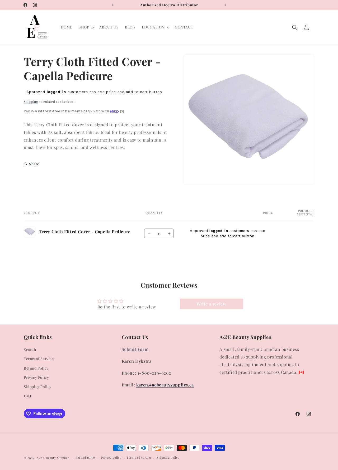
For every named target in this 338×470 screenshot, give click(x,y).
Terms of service (139, 457)
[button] (86, 27)
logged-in (56, 92)
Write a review (211, 304)
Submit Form (135, 349)
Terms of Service (39, 358)
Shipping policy (168, 457)
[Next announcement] (225, 5)
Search (30, 349)
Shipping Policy (37, 386)
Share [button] (34, 163)
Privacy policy (111, 457)
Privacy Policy (36, 377)
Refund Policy (36, 368)
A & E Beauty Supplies (52, 458)
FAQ (27, 395)
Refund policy (86, 457)
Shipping (31, 101)
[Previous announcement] (113, 5)
